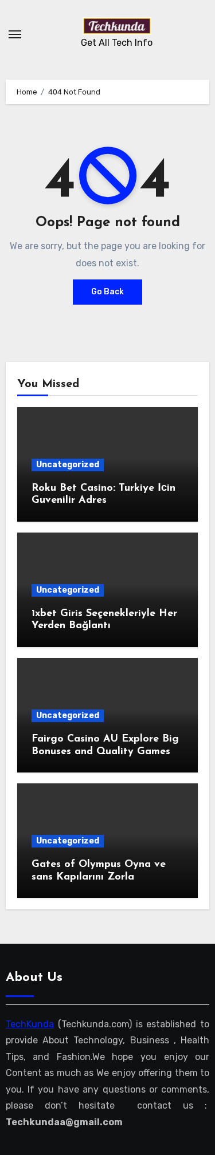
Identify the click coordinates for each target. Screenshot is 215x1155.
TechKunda (30, 1024)
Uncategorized (67, 465)
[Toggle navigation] (15, 34)
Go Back (107, 292)
